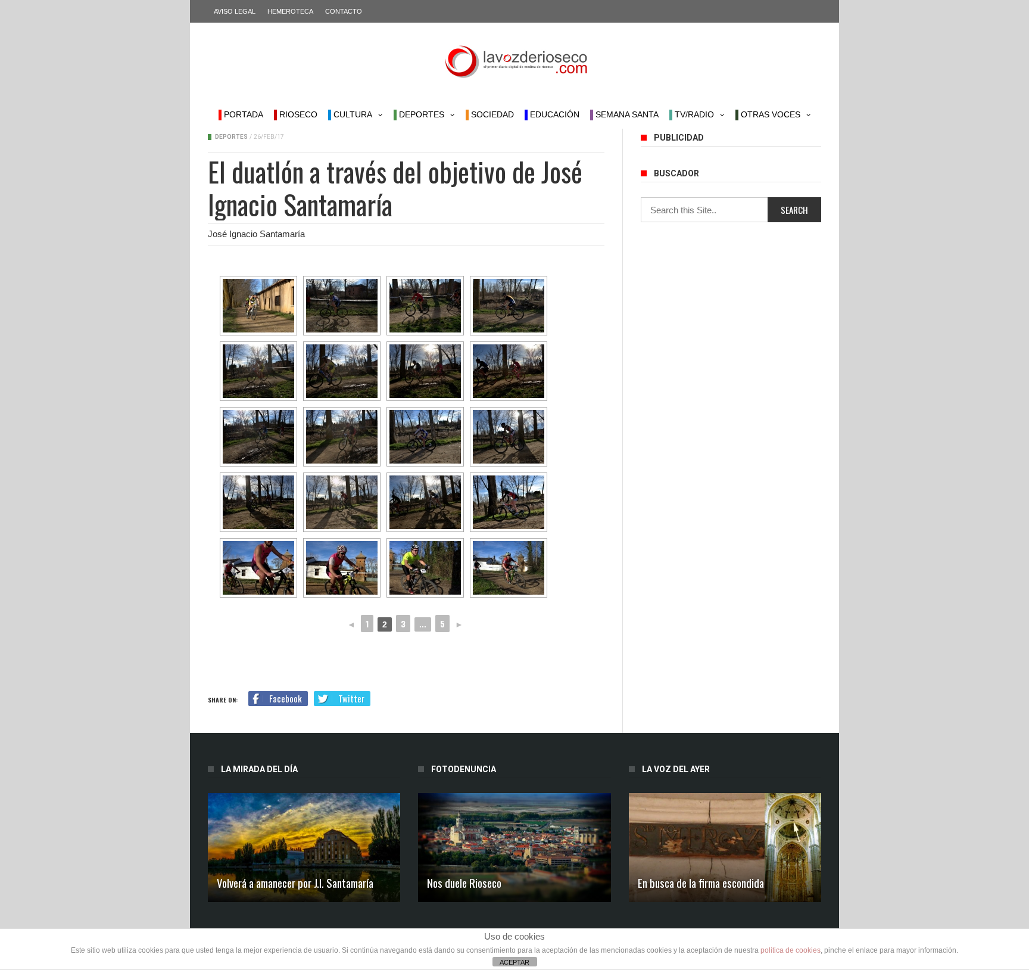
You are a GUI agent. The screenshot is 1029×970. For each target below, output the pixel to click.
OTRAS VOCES (769, 114)
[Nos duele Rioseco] (514, 847)
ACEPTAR (514, 962)
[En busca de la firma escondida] (725, 847)
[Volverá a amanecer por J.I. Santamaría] (304, 847)
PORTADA (242, 114)
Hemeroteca (290, 11)
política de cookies (790, 950)
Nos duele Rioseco (464, 882)
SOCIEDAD (491, 114)
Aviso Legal (234, 11)
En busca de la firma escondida (701, 882)
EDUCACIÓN (553, 114)
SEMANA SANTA (626, 114)
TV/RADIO (693, 114)
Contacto (343, 11)
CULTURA (351, 114)
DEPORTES (420, 114)
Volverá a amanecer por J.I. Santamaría (295, 882)
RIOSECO (297, 114)
